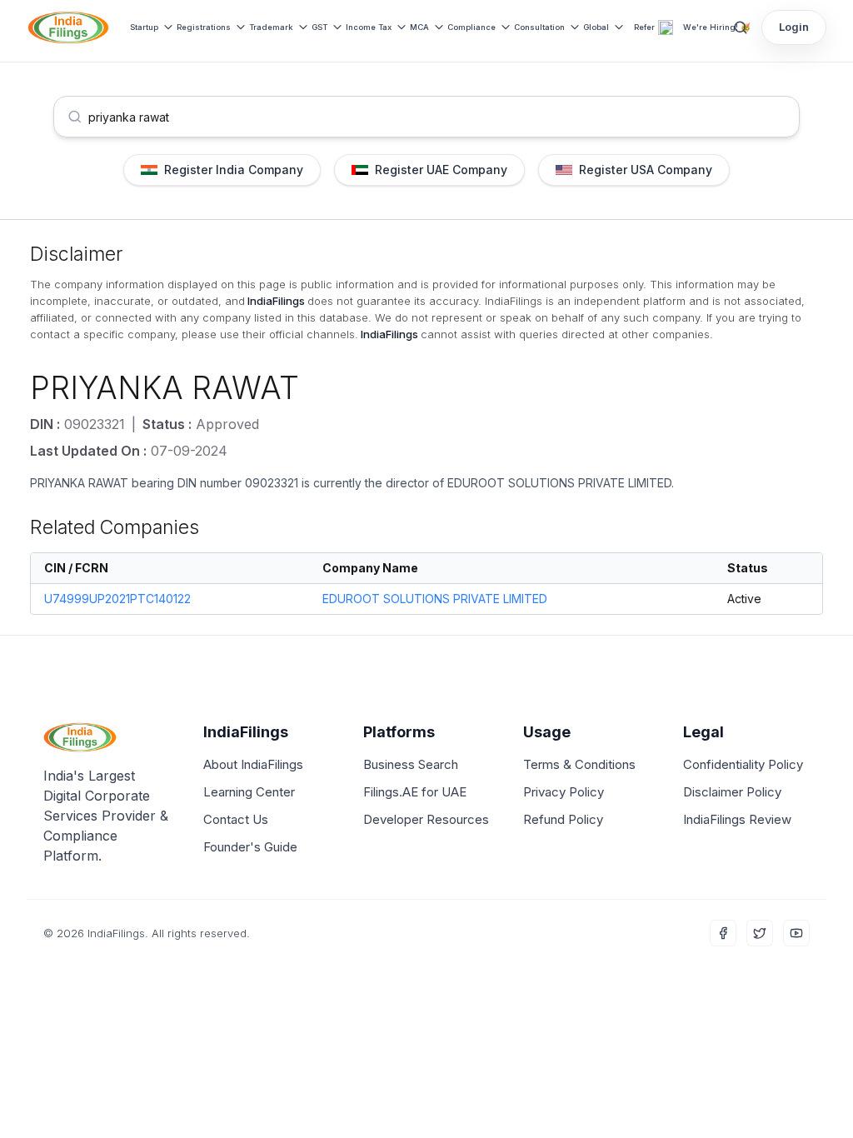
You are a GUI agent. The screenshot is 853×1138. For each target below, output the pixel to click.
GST (319, 27)
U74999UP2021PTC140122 (117, 598)
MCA (419, 27)
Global (596, 27)
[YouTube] (796, 933)
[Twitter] (759, 933)
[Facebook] (723, 933)
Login (794, 26)
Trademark (271, 27)
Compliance (471, 27)
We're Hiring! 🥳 (717, 27)
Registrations (204, 27)
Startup (144, 27)
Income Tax (369, 27)
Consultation (539, 27)
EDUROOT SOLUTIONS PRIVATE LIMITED (559, 483)
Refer (644, 27)
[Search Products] (740, 27)
